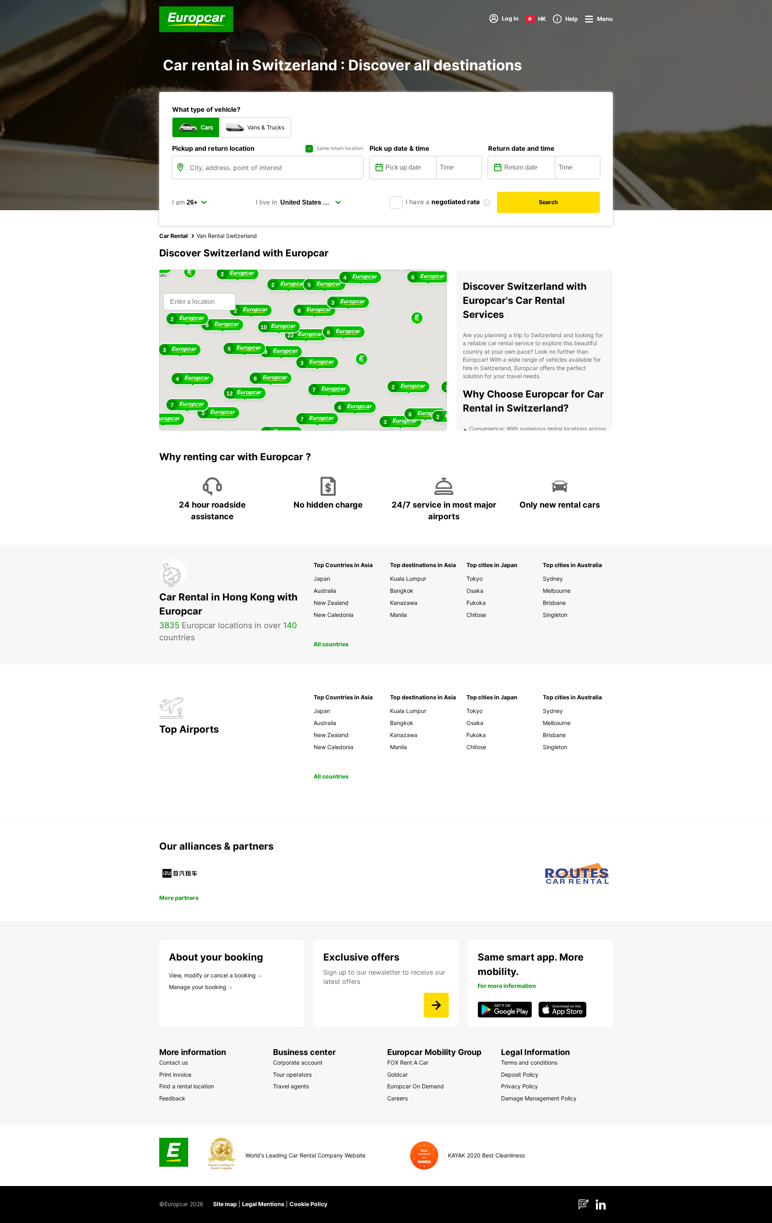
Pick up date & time (399, 148)
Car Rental (173, 235)
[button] (361, 359)
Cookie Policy (308, 1203)
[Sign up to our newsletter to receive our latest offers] (436, 1005)
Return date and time (521, 148)
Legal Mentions (263, 1203)
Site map (225, 1203)
